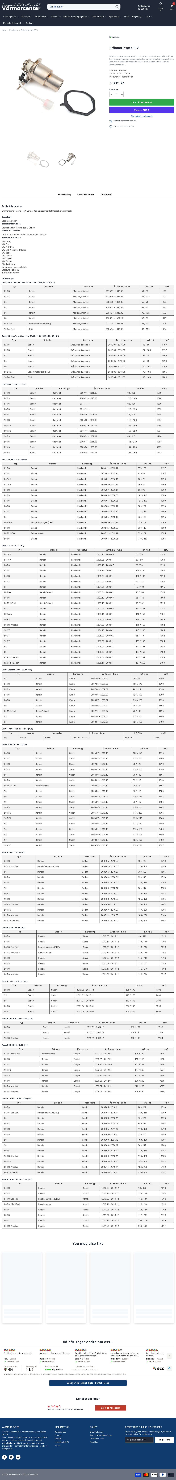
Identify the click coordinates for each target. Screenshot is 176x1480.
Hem (4, 30)
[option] (52, 86)
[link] (22, 1312)
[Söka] (83, 7)
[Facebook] (4, 1457)
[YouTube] (18, 1457)
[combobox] (80, 7)
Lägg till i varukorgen (142, 102)
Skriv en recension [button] (110, 1408)
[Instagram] (11, 1457)
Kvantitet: (114, 89)
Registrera (164, 1440)
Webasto (123, 70)
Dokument (106, 194)
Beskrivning (64, 194)
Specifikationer (85, 194)
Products (13, 30)
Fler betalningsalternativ (142, 116)
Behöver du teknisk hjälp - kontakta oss (88, 1383)
